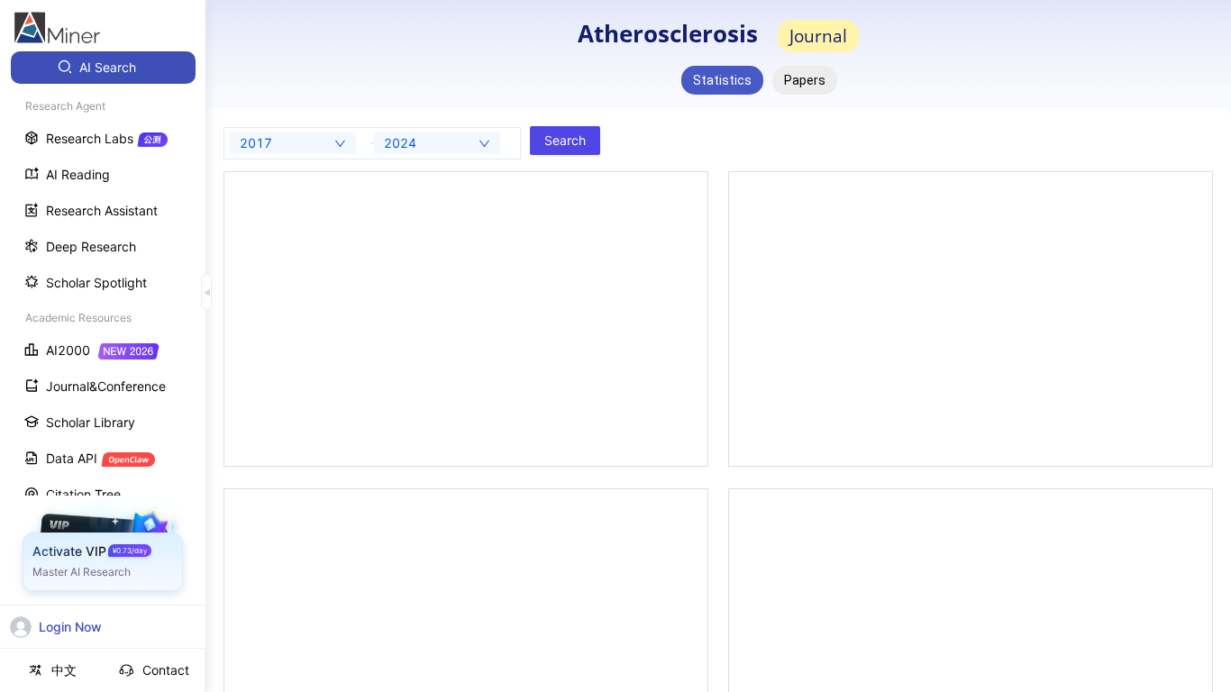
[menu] (103, 334)
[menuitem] (103, 67)
